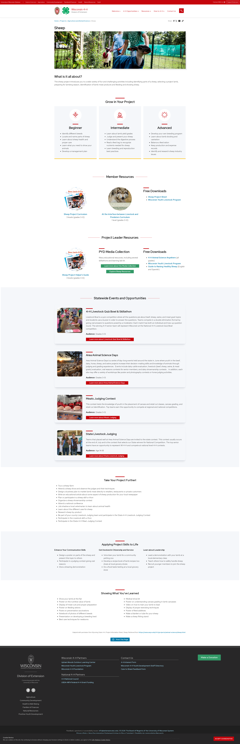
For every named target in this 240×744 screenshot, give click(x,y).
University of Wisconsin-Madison (10, 2)
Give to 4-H (158, 11)
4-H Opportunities (130, 11)
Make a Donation (209, 657)
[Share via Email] (179, 21)
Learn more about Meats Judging (102, 417)
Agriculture (30, 697)
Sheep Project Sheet (157, 197)
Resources (145, 11)
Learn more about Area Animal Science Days (107, 383)
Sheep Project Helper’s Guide (75, 275)
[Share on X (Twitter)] (176, 22)
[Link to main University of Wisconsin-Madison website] (30, 668)
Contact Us (171, 11)
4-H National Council (69, 679)
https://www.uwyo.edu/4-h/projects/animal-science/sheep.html (162, 632)
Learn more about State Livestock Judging (106, 456)
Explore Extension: (31, 2)
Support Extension (232, 2)
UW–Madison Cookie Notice (101, 740)
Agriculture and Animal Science (79, 21)
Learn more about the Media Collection (120, 266)
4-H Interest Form (128, 662)
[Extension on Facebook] (28, 691)
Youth (99, 2)
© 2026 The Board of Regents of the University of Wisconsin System (146, 731)
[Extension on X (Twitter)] (33, 691)
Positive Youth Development (31, 714)
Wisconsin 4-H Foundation (72, 669)
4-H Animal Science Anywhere (162, 257)
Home (56, 21)
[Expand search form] (181, 10)
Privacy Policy (81, 733)
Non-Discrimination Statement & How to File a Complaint (111, 733)
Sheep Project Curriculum (75, 214)
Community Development (31, 700)
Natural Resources (30, 711)
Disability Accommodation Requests (149, 733)
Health (80, 2)
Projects (63, 21)
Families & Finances (31, 707)
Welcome (115, 11)
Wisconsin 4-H (79, 9)
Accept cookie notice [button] (223, 739)
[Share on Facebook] (173, 21)
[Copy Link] (183, 21)
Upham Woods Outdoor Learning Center (78, 662)
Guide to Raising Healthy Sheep (162, 266)
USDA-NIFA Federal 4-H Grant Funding (77, 682)
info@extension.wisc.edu (108, 731)
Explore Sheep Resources (120, 271)
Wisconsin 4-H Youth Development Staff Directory (142, 666)
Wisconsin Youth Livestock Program (164, 200)
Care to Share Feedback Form (133, 669)
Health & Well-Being (30, 704)
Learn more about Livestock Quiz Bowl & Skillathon (109, 339)
